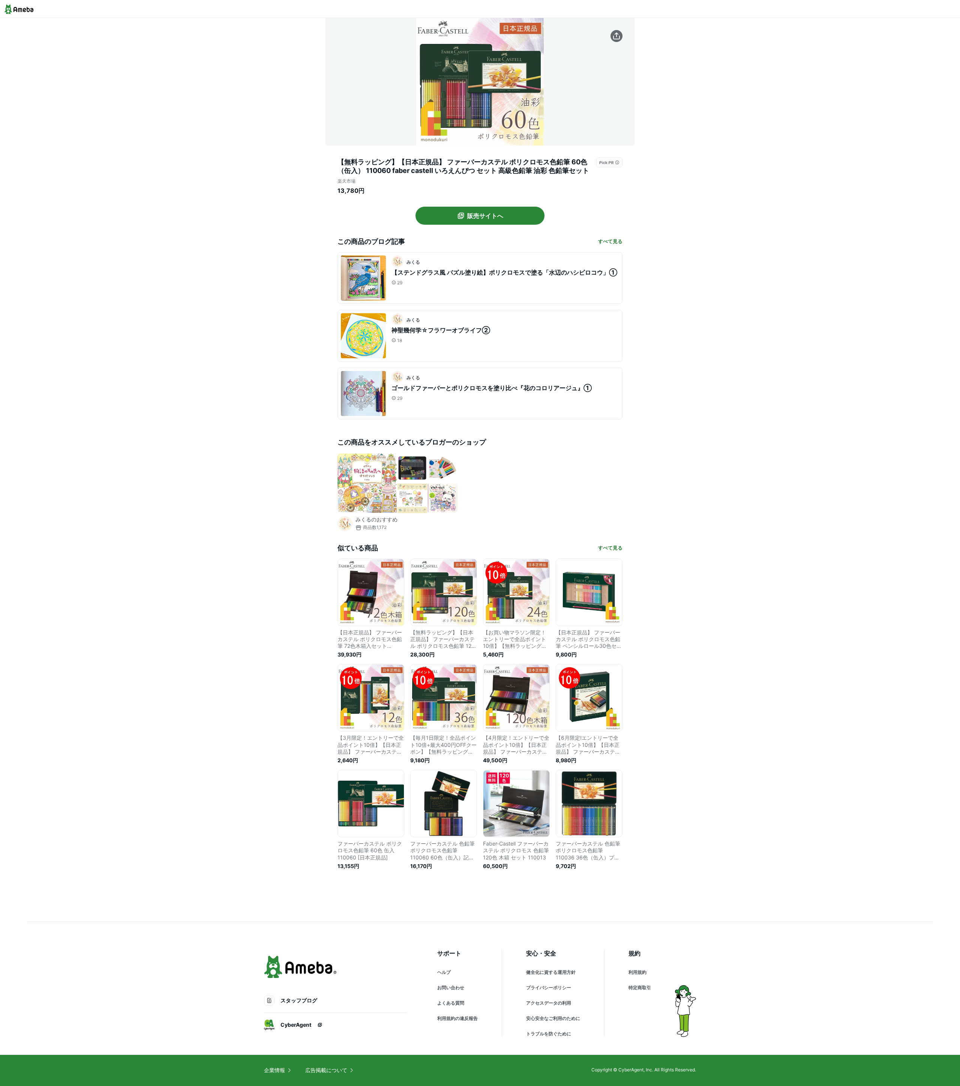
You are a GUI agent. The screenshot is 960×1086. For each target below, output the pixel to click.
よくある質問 (450, 1003)
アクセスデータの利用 (548, 1003)
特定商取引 (639, 987)
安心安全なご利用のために (553, 1018)
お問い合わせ (450, 987)
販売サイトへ (485, 215)
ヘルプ (444, 972)
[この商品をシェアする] (616, 36)
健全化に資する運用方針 (551, 972)
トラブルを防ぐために (548, 1033)
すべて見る (610, 241)
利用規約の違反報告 (457, 1018)
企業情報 (274, 1070)
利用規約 (637, 972)
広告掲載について (326, 1070)
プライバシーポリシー (548, 987)
